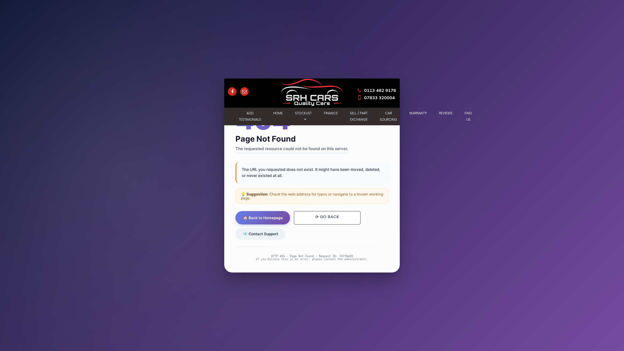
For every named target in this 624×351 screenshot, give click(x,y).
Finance (331, 113)
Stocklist (303, 113)
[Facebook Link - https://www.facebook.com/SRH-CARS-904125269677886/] (232, 91)
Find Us (468, 116)
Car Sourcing (388, 116)
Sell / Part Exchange (359, 116)
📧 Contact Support (260, 234)
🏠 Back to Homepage (263, 217)
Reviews (445, 113)
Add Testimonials (250, 116)
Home (278, 113)
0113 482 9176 (380, 90)
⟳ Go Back (327, 217)
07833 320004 (379, 97)
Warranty (418, 113)
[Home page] (312, 92)
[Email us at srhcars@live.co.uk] (244, 91)
